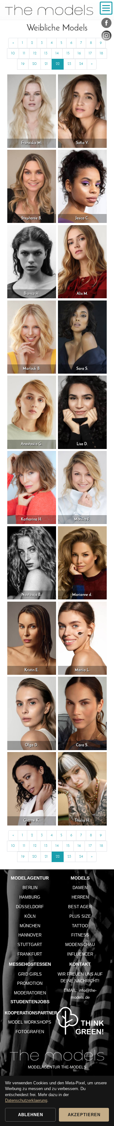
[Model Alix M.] (82, 261)
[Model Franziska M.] (31, 111)
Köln (29, 916)
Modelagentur (30, 878)
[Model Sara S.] (82, 337)
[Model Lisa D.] (82, 412)
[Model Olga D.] (31, 713)
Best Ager (80, 906)
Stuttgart (29, 944)
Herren (80, 897)
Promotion (29, 983)
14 (57, 53)
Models (80, 878)
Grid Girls (30, 974)
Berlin (29, 887)
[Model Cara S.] (82, 713)
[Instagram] (106, 37)
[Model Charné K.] (31, 788)
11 (24, 53)
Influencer (80, 954)
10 (13, 53)
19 (22, 64)
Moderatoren (30, 993)
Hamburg (29, 897)
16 (79, 53)
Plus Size (80, 916)
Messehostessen (30, 964)
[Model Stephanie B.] (31, 186)
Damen (80, 887)
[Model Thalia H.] (82, 788)
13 (46, 53)
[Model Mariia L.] (82, 638)
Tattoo (80, 925)
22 (58, 64)
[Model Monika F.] (82, 487)
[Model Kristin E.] (31, 638)
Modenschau (80, 944)
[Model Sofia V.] (82, 111)
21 (46, 64)
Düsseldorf (30, 906)
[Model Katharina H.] (31, 487)
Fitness (80, 935)
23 (69, 64)
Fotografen (30, 1031)
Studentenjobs (29, 1001)
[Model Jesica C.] (82, 186)
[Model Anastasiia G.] (31, 412)
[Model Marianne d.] (82, 562)
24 (81, 64)
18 (101, 53)
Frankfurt (29, 954)
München (30, 925)
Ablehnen (30, 1114)
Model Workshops (29, 1022)
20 (34, 64)
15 (68, 53)
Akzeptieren (84, 1114)
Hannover (29, 935)
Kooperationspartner (31, 1013)
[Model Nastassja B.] (31, 562)
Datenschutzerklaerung (26, 1100)
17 (90, 53)
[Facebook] (106, 24)
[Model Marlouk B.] (31, 337)
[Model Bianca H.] (31, 261)
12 (34, 53)
